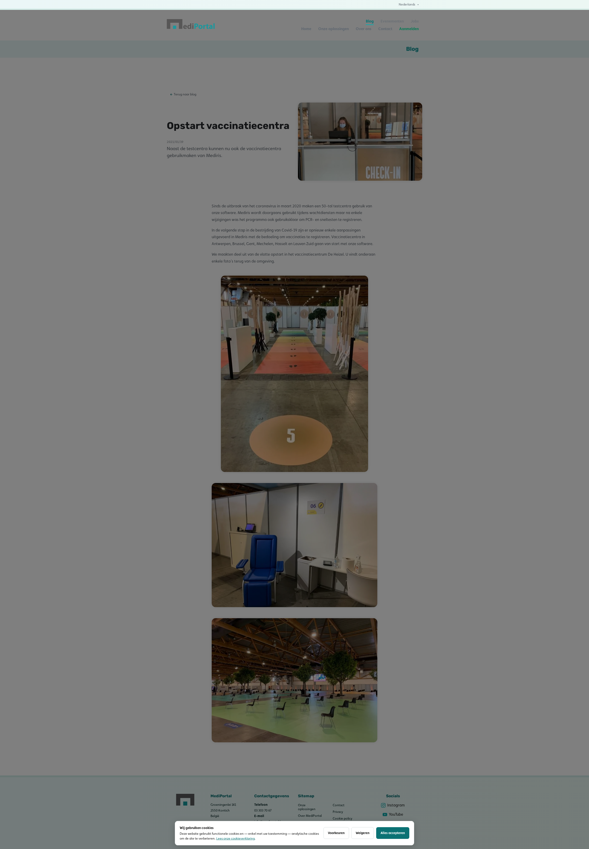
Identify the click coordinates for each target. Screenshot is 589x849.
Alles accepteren (393, 833)
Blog (370, 21)
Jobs (415, 21)
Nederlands (407, 4)
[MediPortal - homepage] (191, 25)
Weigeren (363, 833)
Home (306, 28)
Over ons (363, 28)
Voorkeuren (336, 833)
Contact (385, 28)
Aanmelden (409, 28)
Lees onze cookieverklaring (235, 838)
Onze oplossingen (333, 28)
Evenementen (392, 21)
